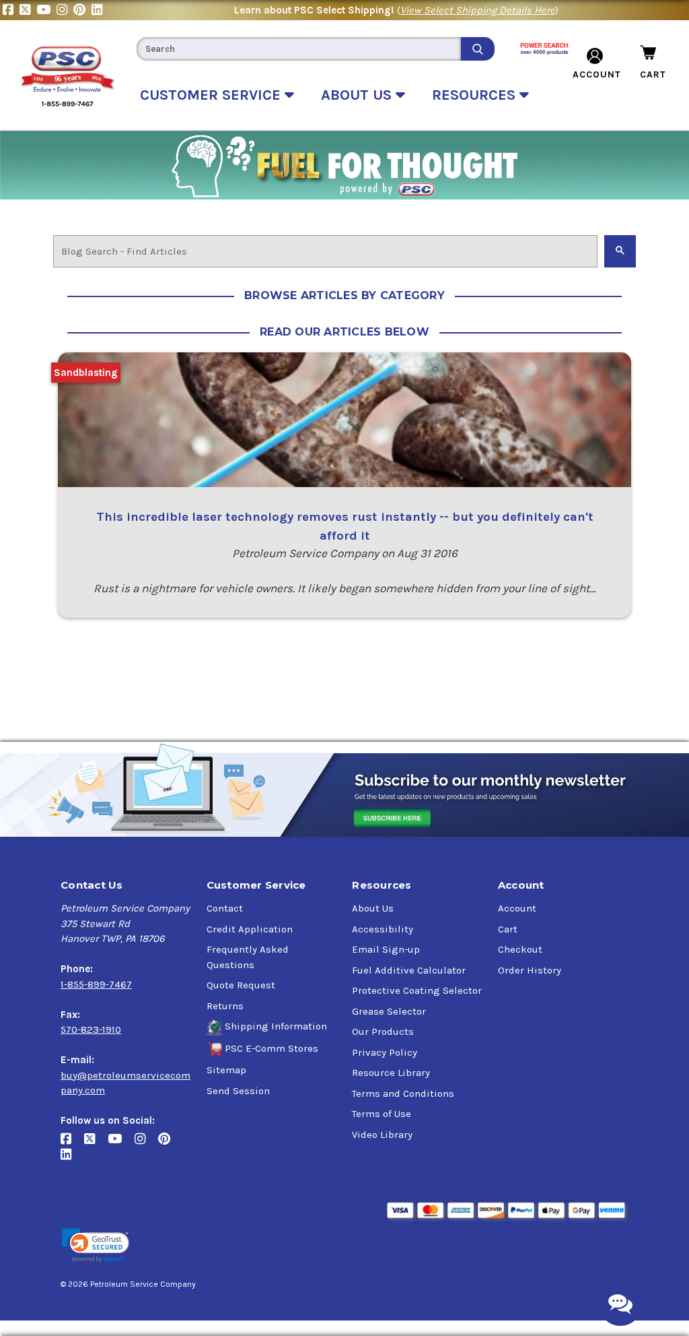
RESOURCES (475, 95)
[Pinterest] (82, 10)
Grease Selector (389, 1011)
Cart (507, 929)
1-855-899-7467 (96, 984)
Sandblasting (86, 373)
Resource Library (391, 1073)
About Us (373, 908)
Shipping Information (276, 1026)
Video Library (382, 1134)
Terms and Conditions (403, 1093)
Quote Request (241, 985)
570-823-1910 (91, 1029)
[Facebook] (11, 10)
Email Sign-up (386, 949)
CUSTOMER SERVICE (212, 95)
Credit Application (250, 929)
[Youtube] (46, 10)
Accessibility (382, 929)
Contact (225, 908)
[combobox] (299, 49)
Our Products (383, 1031)
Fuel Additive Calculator (409, 970)
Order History (529, 970)
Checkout (520, 949)
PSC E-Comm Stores (271, 1048)
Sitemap (226, 1070)
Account (517, 908)
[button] (96, 1245)
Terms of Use (381, 1114)
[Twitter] (28, 10)
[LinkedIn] (99, 10)
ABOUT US (358, 95)
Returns (225, 1006)
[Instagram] (65, 10)
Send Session (238, 1091)
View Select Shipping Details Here (477, 10)
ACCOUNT (597, 74)
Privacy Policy (384, 1052)
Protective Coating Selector (417, 990)
